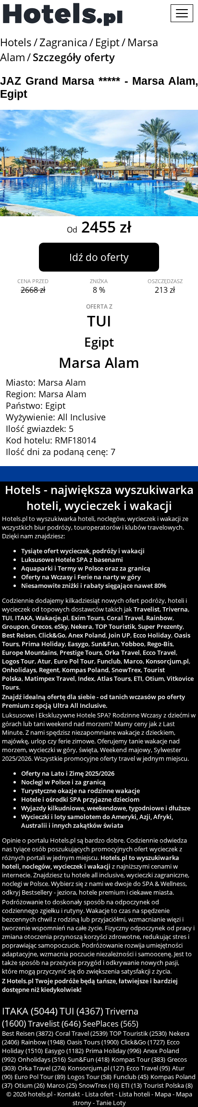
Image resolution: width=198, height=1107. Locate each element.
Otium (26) (29, 1085)
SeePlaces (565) (110, 1023)
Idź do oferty (99, 257)
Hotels (16, 42)
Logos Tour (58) (89, 1076)
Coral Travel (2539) (81, 1033)
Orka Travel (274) (42, 1068)
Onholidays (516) (42, 1059)
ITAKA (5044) (30, 1010)
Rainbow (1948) (43, 1042)
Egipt (107, 42)
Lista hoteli (134, 1094)
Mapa (163, 1094)
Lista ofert (99, 1094)
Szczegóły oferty (74, 57)
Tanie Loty (111, 1102)
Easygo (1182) (64, 1050)
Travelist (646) (54, 1023)
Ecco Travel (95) (148, 1068)
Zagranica (63, 42)
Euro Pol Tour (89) (39, 1076)
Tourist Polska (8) (168, 1085)
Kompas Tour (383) (138, 1059)
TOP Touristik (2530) (138, 1033)
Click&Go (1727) (143, 1042)
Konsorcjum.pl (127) (96, 1068)
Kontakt (68, 1094)
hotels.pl (40, 1094)
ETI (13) (131, 1085)
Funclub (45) (130, 1076)
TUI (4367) (81, 1011)
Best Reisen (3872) (27, 1033)
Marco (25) (62, 1085)
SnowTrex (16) (99, 1085)
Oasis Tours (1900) (93, 1042)
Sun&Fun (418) (89, 1059)
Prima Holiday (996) (113, 1050)
